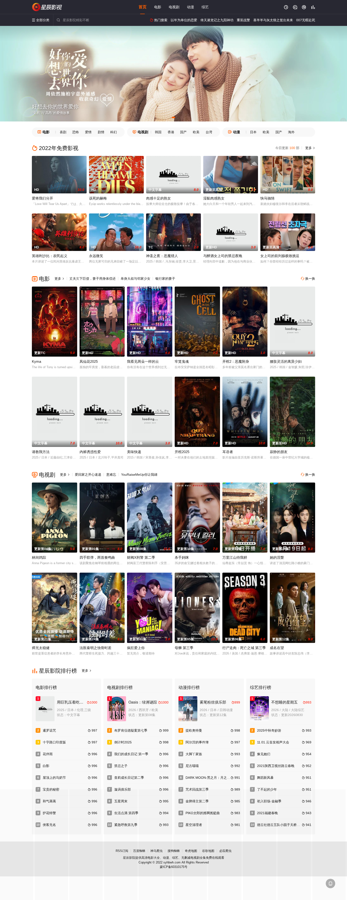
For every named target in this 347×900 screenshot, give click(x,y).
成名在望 (277, 648)
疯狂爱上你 (136, 648)
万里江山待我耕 (234, 557)
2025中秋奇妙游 (269, 730)
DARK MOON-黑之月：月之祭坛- (210, 777)
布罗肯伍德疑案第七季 (130, 730)
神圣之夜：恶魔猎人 (162, 256)
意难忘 (111, 474)
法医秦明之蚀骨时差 (95, 648)
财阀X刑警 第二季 (141, 557)
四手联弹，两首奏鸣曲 (97, 557)
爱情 (88, 132)
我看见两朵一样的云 (143, 361)
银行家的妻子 (165, 278)
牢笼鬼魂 (182, 361)
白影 (46, 766)
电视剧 (174, 7)
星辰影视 (47, 7)
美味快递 (134, 452)
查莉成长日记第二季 (129, 777)
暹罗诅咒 (49, 730)
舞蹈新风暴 (265, 777)
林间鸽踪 (39, 557)
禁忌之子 (120, 766)
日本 (253, 132)
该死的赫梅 (98, 198)
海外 (291, 132)
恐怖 (75, 132)
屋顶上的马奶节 (54, 777)
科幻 (113, 132)
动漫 (190, 7)
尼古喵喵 (192, 766)
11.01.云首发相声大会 (273, 742)
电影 (157, 7)
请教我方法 (41, 452)
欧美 (196, 132)
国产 (183, 132)
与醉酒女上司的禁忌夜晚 (222, 256)
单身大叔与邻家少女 (135, 278)
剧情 (101, 132)
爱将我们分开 (42, 198)
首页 (143, 7)
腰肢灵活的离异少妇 (286, 361)
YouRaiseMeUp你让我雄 (139, 474)
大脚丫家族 (194, 754)
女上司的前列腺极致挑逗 (279, 256)
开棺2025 (182, 452)
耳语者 (227, 452)
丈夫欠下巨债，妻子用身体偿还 (92, 278)
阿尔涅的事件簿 (197, 742)
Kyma (36, 361)
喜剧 (63, 132)
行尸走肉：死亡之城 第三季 (244, 648)
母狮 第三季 (184, 648)
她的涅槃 (277, 557)
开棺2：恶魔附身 (235, 361)
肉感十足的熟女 (158, 198)
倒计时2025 (123, 742)
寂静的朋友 (279, 452)
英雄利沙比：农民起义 (49, 256)
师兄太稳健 (41, 648)
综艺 (205, 7)
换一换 (308, 278)
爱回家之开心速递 (88, 474)
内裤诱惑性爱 (90, 452)
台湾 (209, 132)
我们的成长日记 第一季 (131, 754)
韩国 (158, 132)
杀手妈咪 (182, 557)
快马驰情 (267, 198)
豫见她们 (263, 754)
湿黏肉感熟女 (213, 198)
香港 (171, 132)
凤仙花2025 (89, 361)
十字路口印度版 (54, 742)
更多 (309, 148)
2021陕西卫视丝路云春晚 (275, 766)
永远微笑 (96, 256)
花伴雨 (48, 754)
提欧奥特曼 (194, 730)
